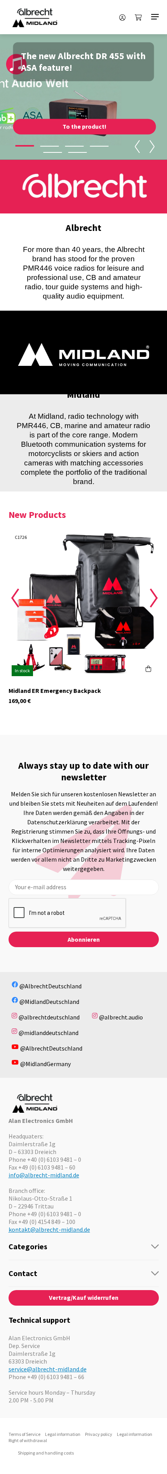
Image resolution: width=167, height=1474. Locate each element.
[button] (24, 146)
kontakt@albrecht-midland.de (49, 1229)
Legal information (62, 1434)
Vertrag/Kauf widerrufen (83, 1297)
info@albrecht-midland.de (44, 1175)
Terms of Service (24, 1434)
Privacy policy (98, 1434)
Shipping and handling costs (46, 1453)
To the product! (84, 126)
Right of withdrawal (28, 1440)
